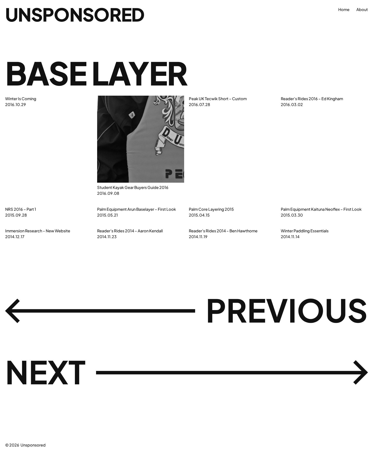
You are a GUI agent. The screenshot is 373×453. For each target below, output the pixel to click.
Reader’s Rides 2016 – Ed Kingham (312, 98)
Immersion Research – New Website (37, 230)
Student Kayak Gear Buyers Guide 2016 (132, 187)
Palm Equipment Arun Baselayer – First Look (136, 209)
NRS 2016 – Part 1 (20, 209)
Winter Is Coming (20, 98)
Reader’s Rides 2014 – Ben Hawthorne (223, 230)
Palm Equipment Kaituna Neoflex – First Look (321, 209)
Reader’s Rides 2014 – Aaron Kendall (130, 230)
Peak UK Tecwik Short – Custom (218, 98)
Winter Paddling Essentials (305, 230)
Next (186, 372)
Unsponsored (74, 14)
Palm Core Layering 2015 (211, 209)
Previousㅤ (186, 310)
